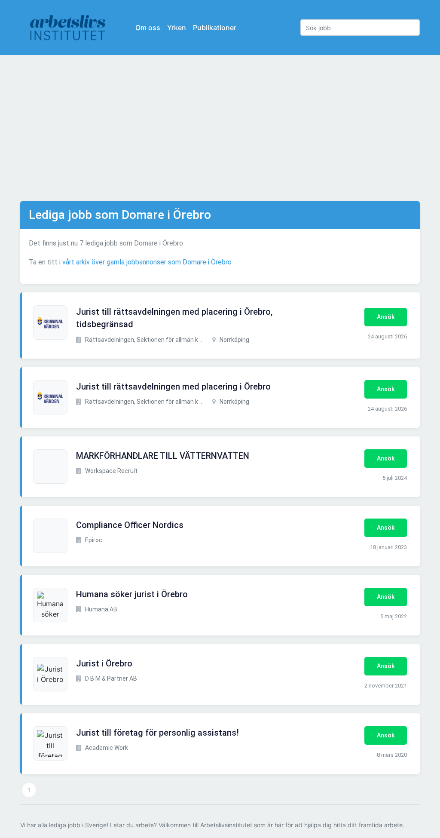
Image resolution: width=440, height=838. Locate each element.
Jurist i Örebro (104, 663)
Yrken (176, 27)
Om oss (147, 27)
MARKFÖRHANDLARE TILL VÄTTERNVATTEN (162, 456)
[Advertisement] (220, 128)
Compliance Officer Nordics (129, 525)
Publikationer (214, 27)
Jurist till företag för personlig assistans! (157, 732)
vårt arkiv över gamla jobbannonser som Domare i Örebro (147, 262)
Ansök (385, 316)
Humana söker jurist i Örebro (132, 594)
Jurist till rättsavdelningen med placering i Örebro (173, 386)
